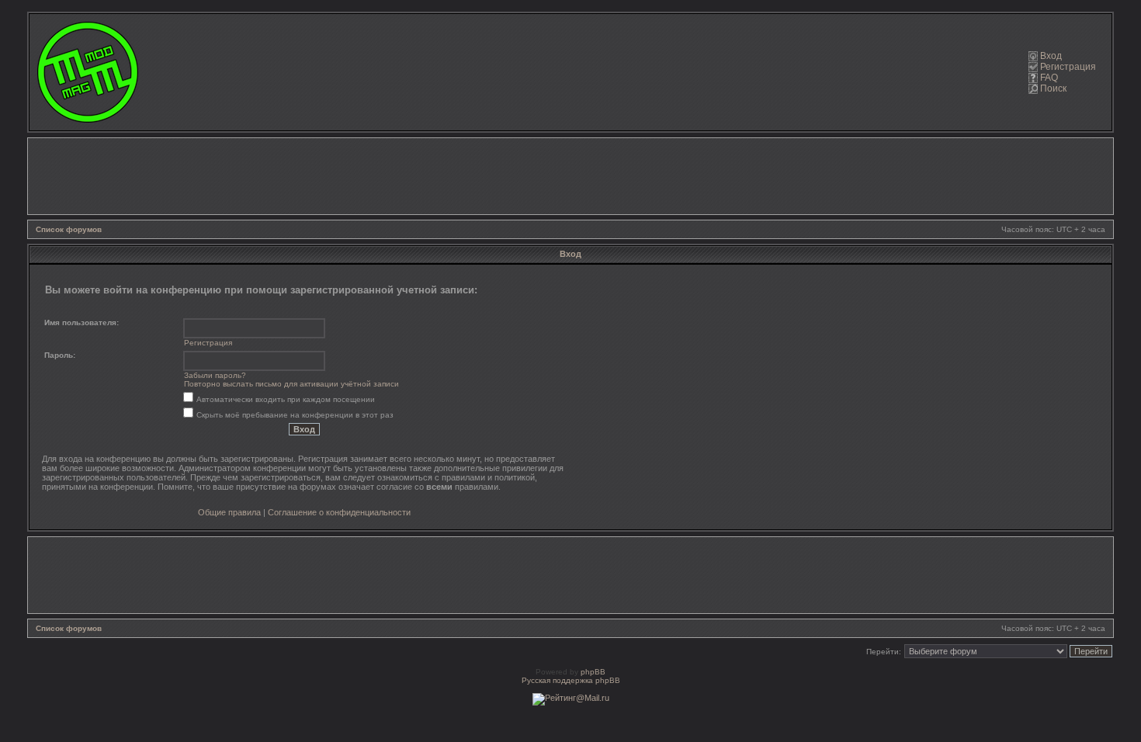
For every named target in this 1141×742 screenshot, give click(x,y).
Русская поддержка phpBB (571, 680)
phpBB (593, 671)
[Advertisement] (570, 176)
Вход (1051, 55)
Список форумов (69, 229)
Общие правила (229, 512)
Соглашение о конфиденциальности (339, 512)
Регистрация (1068, 66)
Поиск (1053, 88)
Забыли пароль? (215, 375)
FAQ (1049, 77)
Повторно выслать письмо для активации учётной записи (291, 384)
